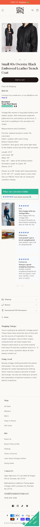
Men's (6, 416)
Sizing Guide (9, 463)
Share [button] (6, 317)
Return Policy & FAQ (11, 444)
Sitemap (7, 449)
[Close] (23, 523)
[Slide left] (15, 59)
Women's (7, 411)
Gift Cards (8, 425)
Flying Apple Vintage (16, 523)
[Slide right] (24, 59)
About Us (7, 439)
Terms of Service (10, 453)
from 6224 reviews (21, 197)
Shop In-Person (10, 421)
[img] (8, 197)
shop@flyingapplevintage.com (16, 493)
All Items (7, 406)
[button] (2, 10)
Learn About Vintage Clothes (15, 458)
